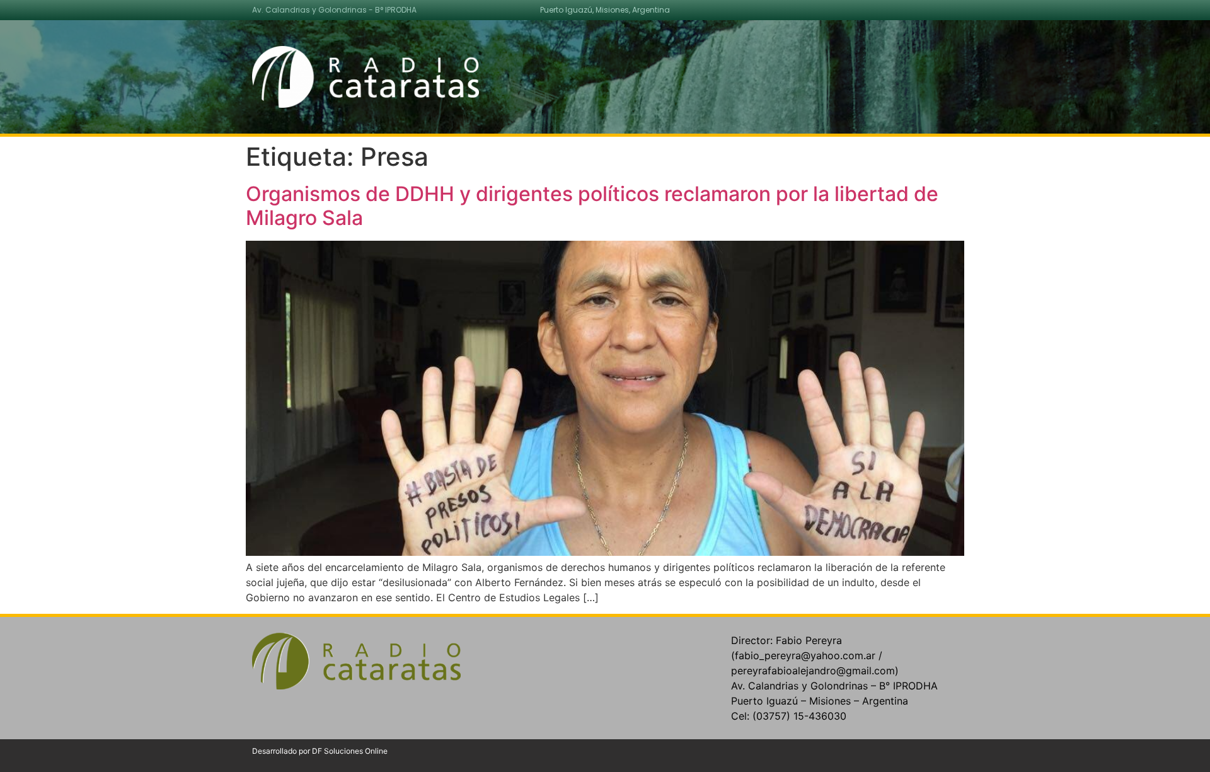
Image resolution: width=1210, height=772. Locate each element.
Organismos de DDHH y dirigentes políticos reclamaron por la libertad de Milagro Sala (592, 205)
